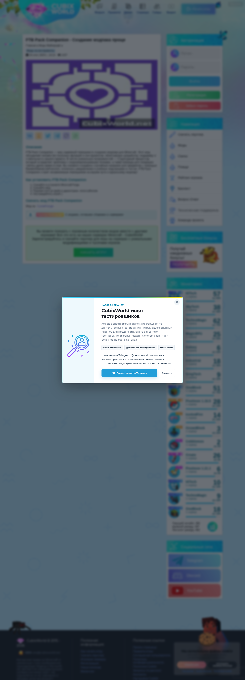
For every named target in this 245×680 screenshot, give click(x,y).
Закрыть (167, 373)
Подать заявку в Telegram (131, 373)
